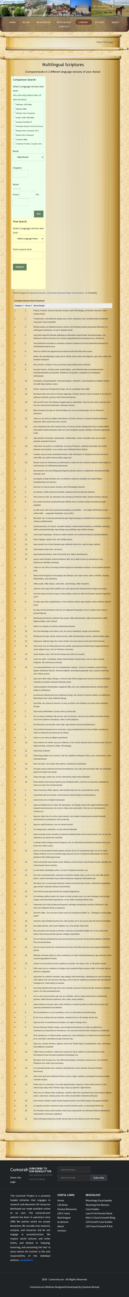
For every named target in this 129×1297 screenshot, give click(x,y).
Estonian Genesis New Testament (65, 292)
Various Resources (67, 1209)
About (116, 22)
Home (12, 22)
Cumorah (19, 1169)
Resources (43, 22)
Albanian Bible (21, 109)
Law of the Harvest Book (99, 1213)
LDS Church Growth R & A (99, 1226)
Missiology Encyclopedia (99, 1200)
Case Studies (92, 1209)
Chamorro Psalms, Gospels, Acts (29, 144)
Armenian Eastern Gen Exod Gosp (29, 126)
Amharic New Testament (25, 113)
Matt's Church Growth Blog (100, 1217)
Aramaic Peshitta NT (24, 122)
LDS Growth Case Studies (99, 1221)
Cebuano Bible (21, 139)
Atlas (26, 22)
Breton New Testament (25, 135)
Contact (64, 26)
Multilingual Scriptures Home (29, 292)
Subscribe (99, 1177)
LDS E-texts (63, 1213)
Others (100, 22)
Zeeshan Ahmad (90, 1286)
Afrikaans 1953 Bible (24, 104)
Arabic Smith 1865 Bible (25, 118)
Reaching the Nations (97, 1204)
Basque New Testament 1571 (27, 131)
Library (83, 22)
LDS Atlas (62, 1204)
